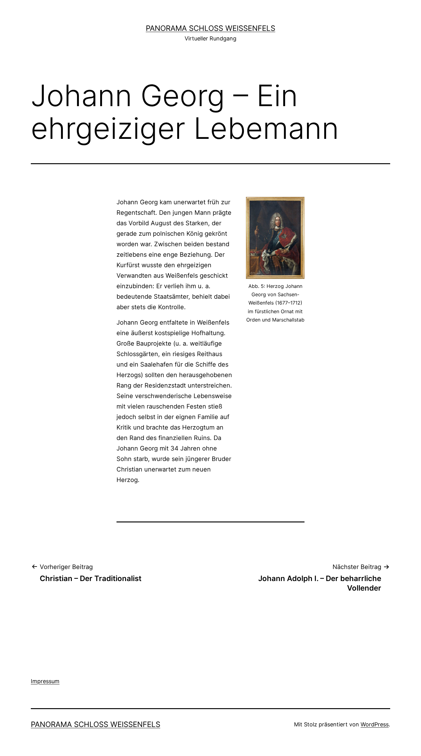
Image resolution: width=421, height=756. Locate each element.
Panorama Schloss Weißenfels (210, 28)
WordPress (375, 724)
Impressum (45, 681)
